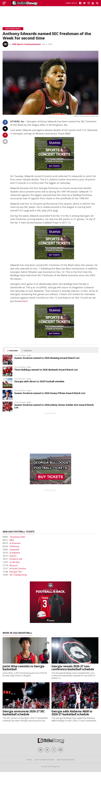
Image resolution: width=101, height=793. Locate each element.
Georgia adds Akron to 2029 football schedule (39, 381)
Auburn (13, 556)
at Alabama (14, 552)
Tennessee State (17, 537)
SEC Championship (18, 574)
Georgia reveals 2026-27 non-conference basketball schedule (72, 667)
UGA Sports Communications (26, 44)
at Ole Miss (14, 562)
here (25, 301)
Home (29, 759)
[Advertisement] (50, 13)
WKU (11, 540)
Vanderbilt (14, 549)
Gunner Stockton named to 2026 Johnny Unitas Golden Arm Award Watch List (54, 406)
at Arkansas (14, 543)
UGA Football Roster (66, 759)
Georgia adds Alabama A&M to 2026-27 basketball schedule (71, 712)
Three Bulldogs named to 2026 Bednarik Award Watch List (46, 369)
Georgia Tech (15, 571)
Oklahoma (14, 546)
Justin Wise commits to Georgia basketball (23, 667)
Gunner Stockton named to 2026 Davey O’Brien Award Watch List (49, 393)
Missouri (13, 565)
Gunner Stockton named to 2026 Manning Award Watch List (46, 357)
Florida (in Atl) (15, 559)
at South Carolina (17, 568)
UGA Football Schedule (44, 759)
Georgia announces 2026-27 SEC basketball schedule (24, 712)
